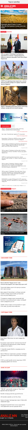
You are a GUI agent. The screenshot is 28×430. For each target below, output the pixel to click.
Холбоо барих (26, 416)
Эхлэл (22, 414)
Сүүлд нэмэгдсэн (5, 126)
